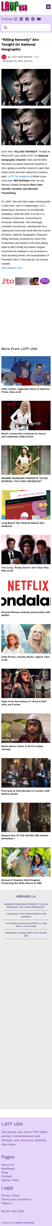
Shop (4, 1172)
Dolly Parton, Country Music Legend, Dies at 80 (25, 658)
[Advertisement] (26, 314)
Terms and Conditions (16, 1199)
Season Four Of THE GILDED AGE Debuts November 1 (24, 837)
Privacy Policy (10, 1195)
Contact (6, 1176)
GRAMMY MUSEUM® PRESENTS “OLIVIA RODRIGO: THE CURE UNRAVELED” (24, 480)
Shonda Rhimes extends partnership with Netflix (25, 614)
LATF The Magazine (18, 176)
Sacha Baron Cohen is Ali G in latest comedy (22, 748)
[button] (48, 6)
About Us (7, 1164)
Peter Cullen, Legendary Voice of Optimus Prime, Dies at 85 (25, 390)
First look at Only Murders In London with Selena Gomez (25, 792)
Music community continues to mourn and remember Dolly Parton (23, 435)
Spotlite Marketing (24, 1222)
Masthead (8, 1168)
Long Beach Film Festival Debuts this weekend (22, 524)
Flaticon (6, 1203)
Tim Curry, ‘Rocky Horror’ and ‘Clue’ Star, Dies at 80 (25, 569)
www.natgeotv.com (11, 268)
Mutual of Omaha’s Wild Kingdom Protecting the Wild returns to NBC (21, 881)
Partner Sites (10, 1180)
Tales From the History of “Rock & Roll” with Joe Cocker (24, 703)
